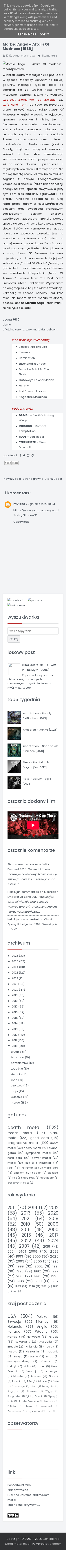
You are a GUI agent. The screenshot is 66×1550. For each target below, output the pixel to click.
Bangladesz (15, 1396)
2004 (12, 1251)
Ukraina (29, 1406)
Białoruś (53, 1376)
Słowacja (31, 1371)
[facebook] (16, 600)
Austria (12, 1351)
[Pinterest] (33, 455)
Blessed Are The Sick (33, 347)
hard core (15, 1158)
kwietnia (17, 1097)
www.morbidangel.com (42, 329)
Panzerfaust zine (19, 1485)
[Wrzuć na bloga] (10, 463)
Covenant (26, 352)
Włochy (41, 1331)
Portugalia (48, 1386)
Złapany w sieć (18, 1490)
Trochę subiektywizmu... (24, 1505)
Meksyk (12, 1366)
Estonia (39, 1396)
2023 (15, 972)
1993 (19, 1256)
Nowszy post (12, 479)
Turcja (49, 1356)
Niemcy (42, 1321)
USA (32, 55)
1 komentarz (49, 55)
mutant (19, 504)
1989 (8, 55)
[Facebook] (20, 455)
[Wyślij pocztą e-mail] (6, 463)
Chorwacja (18, 1386)
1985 (44, 1286)
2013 (15, 1029)
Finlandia (32, 1346)
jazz (27, 1163)
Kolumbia (49, 1401)
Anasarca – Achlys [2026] (40, 730)
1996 (20, 1281)
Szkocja (42, 1381)
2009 (52, 1224)
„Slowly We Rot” (30, 100)
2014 (15, 1023)
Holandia (15, 1326)
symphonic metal (38, 1153)
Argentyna (51, 1371)
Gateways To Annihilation (36, 380)
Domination (27, 358)
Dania (34, 1356)
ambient (19, 1173)
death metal (21, 55)
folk (14, 1178)
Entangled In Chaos (32, 364)
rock (10, 1168)
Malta (27, 1366)
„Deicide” (50, 100)
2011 (15, 1040)
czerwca (17, 1085)
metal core (51, 1168)
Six (9, 864)
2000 (53, 1230)
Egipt (28, 1396)
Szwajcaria (22, 1341)
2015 (15, 1018)
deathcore (47, 1178)
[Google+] (28, 455)
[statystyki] (13, 1515)
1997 (54, 1271)
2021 (15, 984)
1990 (19, 1271)
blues (26, 1182)
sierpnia (16, 1074)
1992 (37, 1271)
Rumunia (36, 1376)
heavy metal (32, 1148)
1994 (37, 1276)
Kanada (14, 1331)
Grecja (53, 1337)
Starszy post (53, 479)
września (17, 1068)
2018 (15, 1001)
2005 (38, 1261)
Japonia (52, 1351)
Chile (55, 1381)
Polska (42, 1316)
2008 (33, 1251)
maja (15, 1091)
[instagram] (16, 605)
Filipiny (51, 1396)
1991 (55, 1266)
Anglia (42, 1326)
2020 (15, 990)
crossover (13, 1182)
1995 (54, 1276)
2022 (15, 978)
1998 (54, 1261)
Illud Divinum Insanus (33, 391)
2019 (15, 995)
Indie (10, 1401)
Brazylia (13, 1346)
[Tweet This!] (24, 455)
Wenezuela (47, 1406)
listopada (18, 1057)
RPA (29, 1381)
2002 (38, 1266)
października (20, 1063)
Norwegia (33, 1337)
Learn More (27, 34)
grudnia (16, 1052)
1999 (20, 1266)
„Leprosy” (9, 100)
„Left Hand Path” (15, 104)
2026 (15, 956)
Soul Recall (37, 437)
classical (53, 1173)
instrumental (29, 1168)
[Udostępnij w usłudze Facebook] (17, 463)
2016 (15, 1012)
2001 (19, 1276)
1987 (54, 1281)
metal (12, 1163)
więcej (27, 688)
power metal (41, 1158)
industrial (45, 1163)
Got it (44, 34)
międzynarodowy (18, 1361)
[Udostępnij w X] (13, 463)
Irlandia (16, 1381)
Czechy (46, 1361)
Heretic (24, 385)
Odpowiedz (21, 522)
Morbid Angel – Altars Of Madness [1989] (26, 46)
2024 (15, 967)
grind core (39, 1137)
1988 (38, 1281)
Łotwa (49, 1411)
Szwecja (14, 1321)
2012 (15, 1035)
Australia (45, 1341)
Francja (12, 1337)
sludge (36, 1173)
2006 (36, 1256)
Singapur (13, 1391)
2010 (15, 1046)
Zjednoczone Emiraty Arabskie (25, 1411)
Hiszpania (32, 1351)
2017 (15, 1006)
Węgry (49, 1391)
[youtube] (35, 600)
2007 (24, 1246)
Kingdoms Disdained (33, 397)
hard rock (29, 1178)
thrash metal (20, 1133)
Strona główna (33, 479)
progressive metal (23, 1142)
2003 (20, 1261)
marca (16, 1102)
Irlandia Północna (28, 1401)
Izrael (41, 1366)
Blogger (55, 1544)
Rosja (48, 1346)
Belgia (18, 1356)
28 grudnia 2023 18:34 (40, 504)
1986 (55, 1286)
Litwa (33, 1386)
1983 (15, 1291)
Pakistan (12, 1406)
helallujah (14, 892)
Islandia (18, 1376)
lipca (14, 1080)
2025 (15, 961)
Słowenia (32, 1391)
